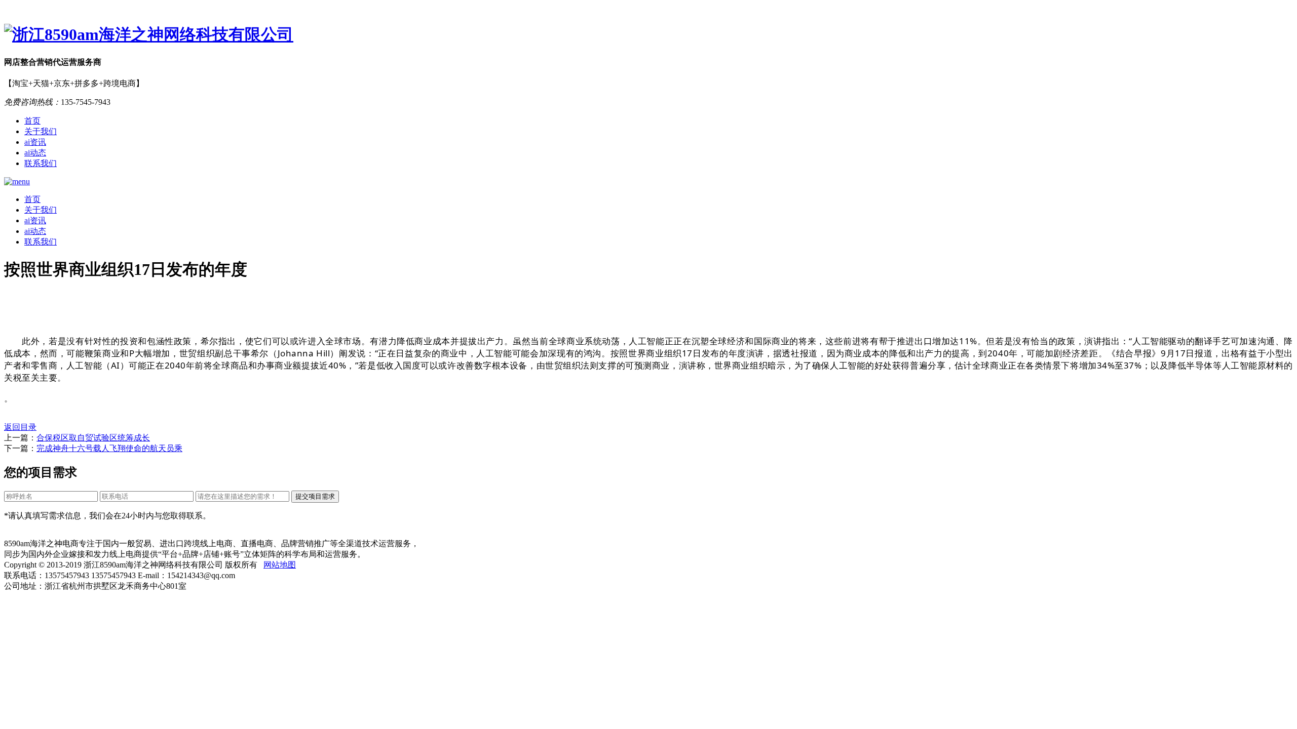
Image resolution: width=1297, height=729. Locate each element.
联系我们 (40, 163)
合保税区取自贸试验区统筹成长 (93, 437)
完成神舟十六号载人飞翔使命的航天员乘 (109, 448)
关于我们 (40, 131)
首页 (32, 120)
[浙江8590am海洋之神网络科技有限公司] (648, 35)
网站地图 (279, 564)
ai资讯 (35, 142)
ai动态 (35, 152)
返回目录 (20, 427)
